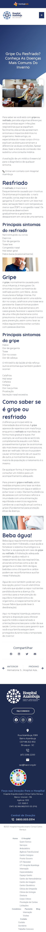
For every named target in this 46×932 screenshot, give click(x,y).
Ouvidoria (22, 926)
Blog (38, 909)
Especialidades (26, 872)
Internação (24, 868)
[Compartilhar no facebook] (11, 654)
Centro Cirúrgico (26, 855)
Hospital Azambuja (20, 614)
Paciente (29, 909)
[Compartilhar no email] (35, 654)
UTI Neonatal (25, 862)
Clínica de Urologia (28, 892)
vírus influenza (9, 285)
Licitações (24, 905)
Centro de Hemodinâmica (30, 879)
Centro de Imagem (27, 882)
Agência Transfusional (29, 852)
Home (15, 839)
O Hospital (25, 839)
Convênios (16, 909)
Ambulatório (25, 848)
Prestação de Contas (29, 902)
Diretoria (23, 895)
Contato (23, 919)
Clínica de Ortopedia (28, 889)
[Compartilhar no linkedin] (19, 654)
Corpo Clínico (25, 899)
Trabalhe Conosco (26, 929)
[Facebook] (16, 720)
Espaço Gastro (26, 875)
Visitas (26, 915)
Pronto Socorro (26, 858)
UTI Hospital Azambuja (29, 865)
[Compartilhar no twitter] (27, 654)
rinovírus (37, 191)
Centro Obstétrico (27, 885)
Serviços (23, 845)
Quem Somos (25, 842)
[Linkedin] (30, 720)
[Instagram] (23, 720)
